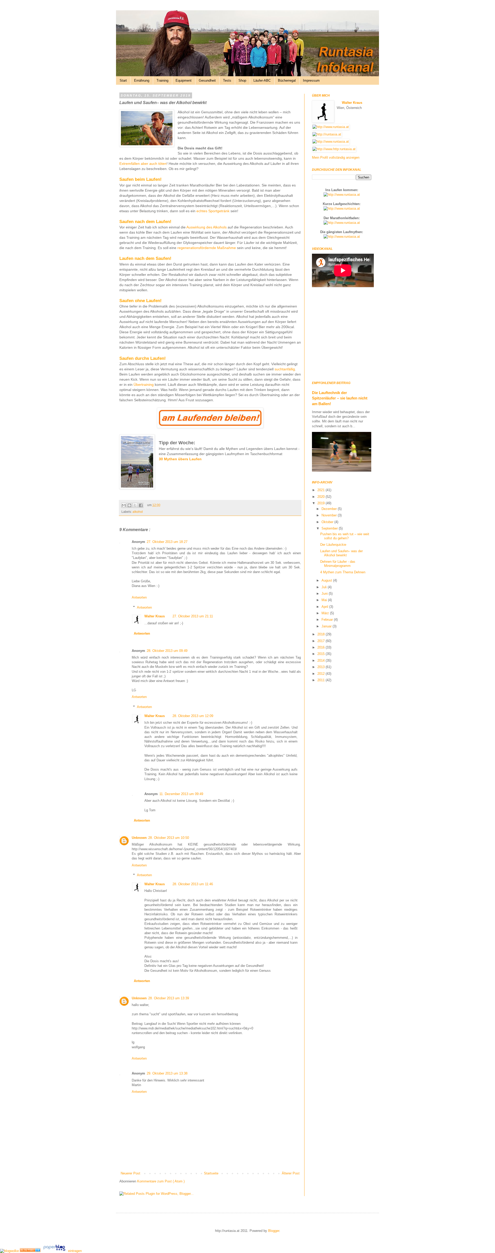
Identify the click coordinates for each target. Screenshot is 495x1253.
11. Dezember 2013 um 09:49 (181, 794)
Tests (227, 80)
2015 (321, 654)
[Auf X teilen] (135, 505)
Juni (325, 593)
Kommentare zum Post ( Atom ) (161, 1181)
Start (123, 80)
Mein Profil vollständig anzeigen (335, 157)
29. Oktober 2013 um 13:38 (167, 1073)
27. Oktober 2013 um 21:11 (192, 616)
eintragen (75, 1251)
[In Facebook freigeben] (140, 505)
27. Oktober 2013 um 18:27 (167, 542)
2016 (321, 647)
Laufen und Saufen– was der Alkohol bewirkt (341, 553)
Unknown (139, 838)
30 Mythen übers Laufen (180, 459)
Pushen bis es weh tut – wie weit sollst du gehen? (344, 536)
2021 (321, 490)
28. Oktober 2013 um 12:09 (192, 716)
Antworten (139, 597)
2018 (321, 634)
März (325, 613)
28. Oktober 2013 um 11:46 (192, 884)
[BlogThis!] (129, 505)
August (327, 580)
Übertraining (144, 384)
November (329, 515)
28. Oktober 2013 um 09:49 (167, 651)
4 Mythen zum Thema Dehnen (342, 572)
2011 (321, 680)
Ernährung (141, 80)
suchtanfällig (285, 369)
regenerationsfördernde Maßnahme (206, 248)
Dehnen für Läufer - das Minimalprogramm (337, 564)
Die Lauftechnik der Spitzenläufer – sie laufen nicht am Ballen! (339, 398)
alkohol (138, 511)
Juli (324, 587)
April (325, 607)
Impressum (311, 80)
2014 (321, 660)
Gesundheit (207, 80)
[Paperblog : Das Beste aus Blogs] (55, 1251)
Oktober (327, 522)
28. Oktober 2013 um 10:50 (168, 838)
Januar (327, 626)
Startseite (211, 1173)
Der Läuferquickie (333, 545)
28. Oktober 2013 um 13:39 (168, 998)
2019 (321, 503)
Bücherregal (287, 80)
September (330, 528)
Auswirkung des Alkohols (206, 227)
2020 (321, 497)
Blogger (273, 1231)
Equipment (184, 80)
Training (162, 80)
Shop (242, 80)
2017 (321, 641)
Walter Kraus (154, 616)
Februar (327, 619)
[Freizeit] (31, 1251)
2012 (321, 674)
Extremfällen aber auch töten (143, 163)
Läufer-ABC (262, 80)
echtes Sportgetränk (212, 211)
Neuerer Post (130, 1173)
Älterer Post (291, 1173)
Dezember (329, 509)
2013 (321, 667)
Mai (324, 600)
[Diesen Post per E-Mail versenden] (123, 505)
